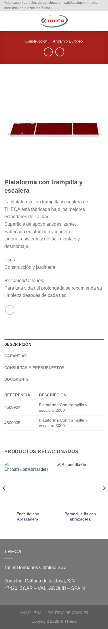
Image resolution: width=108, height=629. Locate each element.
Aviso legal (32, 613)
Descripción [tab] (17, 344)
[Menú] (7, 21)
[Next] (104, 499)
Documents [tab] (16, 379)
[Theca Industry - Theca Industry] (54, 21)
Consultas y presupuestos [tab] (34, 368)
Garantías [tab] (15, 356)
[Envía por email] (9, 310)
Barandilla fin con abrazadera (80, 516)
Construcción (36, 41)
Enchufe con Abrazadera (27, 516)
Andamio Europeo (68, 41)
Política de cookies (68, 613)
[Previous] (4, 499)
